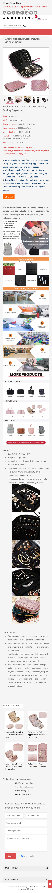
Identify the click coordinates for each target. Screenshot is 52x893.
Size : (5, 142)
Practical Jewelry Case (23, 794)
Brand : (6, 116)
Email (9, 197)
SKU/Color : (8, 136)
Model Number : (10, 132)
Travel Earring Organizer (24, 787)
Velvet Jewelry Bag (22, 791)
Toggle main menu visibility (3, 32)
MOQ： (6, 120)
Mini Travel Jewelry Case (24, 783)
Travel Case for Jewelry (23, 779)
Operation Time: (9, 124)
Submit (10, 856)
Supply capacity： (10, 128)
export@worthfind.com (15, 3)
